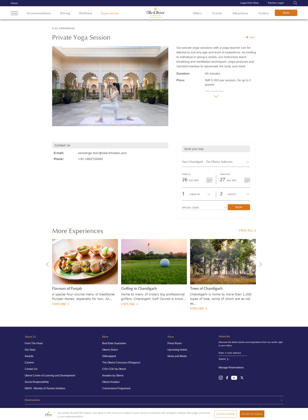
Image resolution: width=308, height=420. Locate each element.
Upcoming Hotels (177, 349)
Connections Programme (116, 388)
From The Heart (34, 343)
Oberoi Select (110, 349)
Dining (65, 13)
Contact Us (31, 369)
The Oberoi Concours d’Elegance (121, 362)
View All (246, 230)
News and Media (177, 356)
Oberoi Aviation (111, 382)
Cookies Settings (225, 413)
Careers (29, 362)
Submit (222, 359)
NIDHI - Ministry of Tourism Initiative (45, 388)
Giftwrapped (109, 356)
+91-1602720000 (90, 159)
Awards (29, 356)
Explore (59, 304)
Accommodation (39, 13)
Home (14, 3)
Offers (197, 13)
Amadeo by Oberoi (113, 375)
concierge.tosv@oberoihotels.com (102, 153)
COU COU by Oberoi (114, 369)
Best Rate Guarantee (114, 343)
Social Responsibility (37, 382)
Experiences (110, 13)
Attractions (240, 13)
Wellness (85, 13)
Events (217, 13)
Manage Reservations (231, 367)
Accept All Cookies (252, 413)
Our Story (30, 349)
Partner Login (276, 2)
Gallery (264, 13)
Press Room (174, 343)
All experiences (65, 28)
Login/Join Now (249, 2)
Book (286, 13)
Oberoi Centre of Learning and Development (50, 375)
